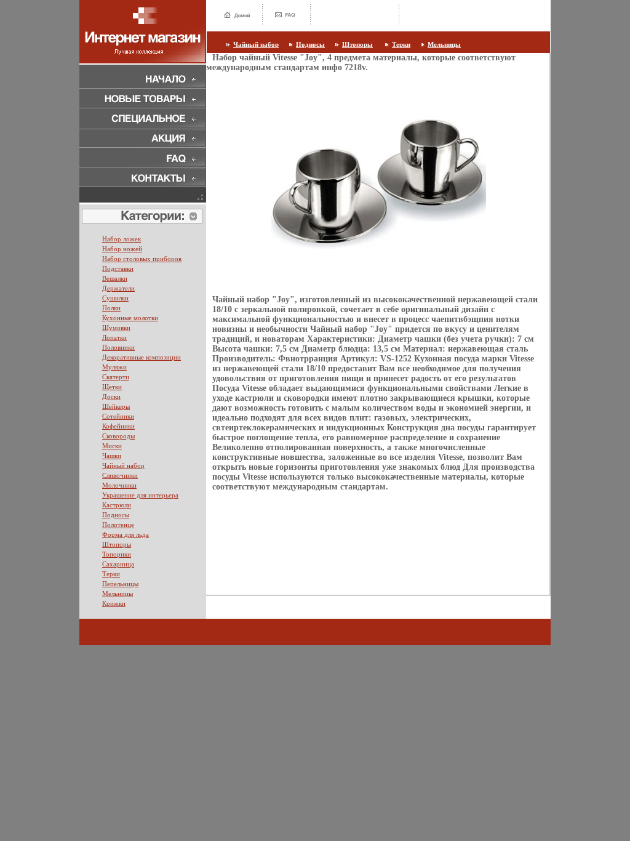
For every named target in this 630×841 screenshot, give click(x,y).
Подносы (310, 44)
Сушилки (115, 298)
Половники (118, 347)
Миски (112, 445)
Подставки (118, 268)
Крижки (114, 603)
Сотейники (118, 416)
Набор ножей (122, 248)
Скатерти (115, 376)
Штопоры (357, 44)
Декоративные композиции (141, 357)
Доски (111, 396)
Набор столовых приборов (141, 258)
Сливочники (120, 475)
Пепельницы (120, 583)
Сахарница (118, 564)
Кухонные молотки (130, 317)
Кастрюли (116, 505)
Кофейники (118, 426)
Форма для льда (125, 534)
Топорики (116, 554)
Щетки (112, 386)
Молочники (119, 485)
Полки (111, 308)
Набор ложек (121, 239)
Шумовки (116, 327)
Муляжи (114, 367)
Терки (401, 44)
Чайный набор (256, 44)
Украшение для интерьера (140, 495)
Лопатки (114, 337)
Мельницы (444, 44)
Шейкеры (116, 406)
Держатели (118, 288)
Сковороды (118, 436)
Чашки (111, 455)
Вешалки (114, 278)
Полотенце (118, 524)
